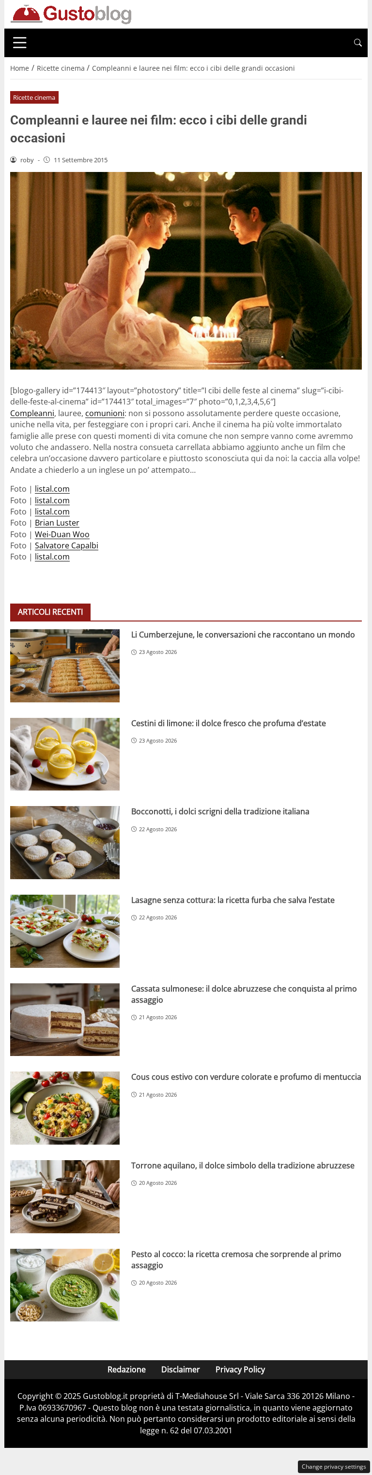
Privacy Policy (240, 1369)
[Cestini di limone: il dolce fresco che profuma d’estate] (65, 754)
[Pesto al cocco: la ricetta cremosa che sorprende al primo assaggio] (65, 1285)
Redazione (127, 1369)
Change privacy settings (334, 1466)
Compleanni (32, 413)
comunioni (104, 413)
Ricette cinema (34, 97)
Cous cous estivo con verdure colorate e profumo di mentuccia (246, 1076)
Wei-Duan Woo (62, 534)
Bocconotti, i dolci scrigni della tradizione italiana (220, 811)
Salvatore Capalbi (66, 545)
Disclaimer (180, 1369)
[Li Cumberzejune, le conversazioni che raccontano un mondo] (65, 665)
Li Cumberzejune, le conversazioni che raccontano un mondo (243, 634)
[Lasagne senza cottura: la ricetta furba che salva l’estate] (65, 931)
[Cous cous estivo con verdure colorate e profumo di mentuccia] (65, 1108)
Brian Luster (57, 522)
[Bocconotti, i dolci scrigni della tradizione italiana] (65, 842)
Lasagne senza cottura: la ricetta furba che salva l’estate (233, 900)
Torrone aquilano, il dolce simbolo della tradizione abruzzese (243, 1165)
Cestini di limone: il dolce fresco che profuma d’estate (228, 723)
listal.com (52, 488)
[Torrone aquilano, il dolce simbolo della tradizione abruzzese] (65, 1196)
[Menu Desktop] (20, 43)
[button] (358, 42)
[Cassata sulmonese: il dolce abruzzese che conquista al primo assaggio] (65, 1019)
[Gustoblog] (70, 13)
